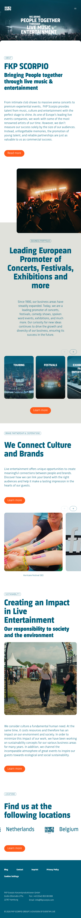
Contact (20, 870)
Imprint (35, 870)
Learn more (40, 410)
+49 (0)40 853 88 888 (43, 896)
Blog (6, 870)
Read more (14, 153)
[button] (73, 351)
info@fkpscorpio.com (44, 900)
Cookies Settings (11, 876)
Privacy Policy (53, 870)
